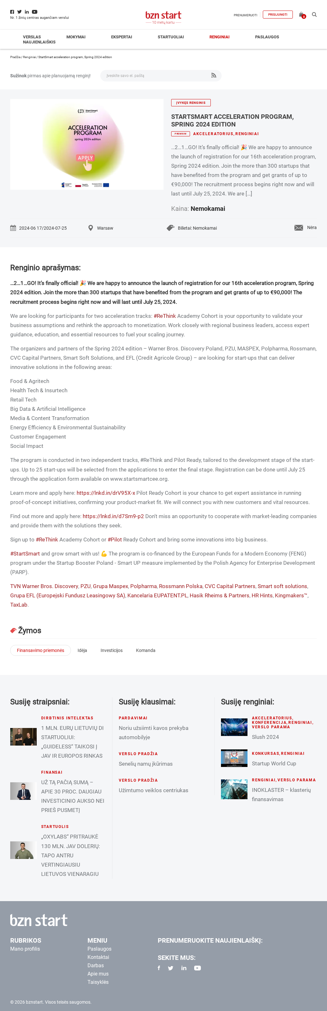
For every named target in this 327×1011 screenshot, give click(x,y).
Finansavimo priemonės (40, 650)
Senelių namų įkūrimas (146, 764)
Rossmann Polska (180, 586)
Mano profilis (25, 949)
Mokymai (76, 36)
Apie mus (98, 974)
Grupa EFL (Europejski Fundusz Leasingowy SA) (67, 595)
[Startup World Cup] (234, 758)
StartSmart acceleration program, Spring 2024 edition (232, 120)
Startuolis (55, 826)
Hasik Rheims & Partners (219, 595)
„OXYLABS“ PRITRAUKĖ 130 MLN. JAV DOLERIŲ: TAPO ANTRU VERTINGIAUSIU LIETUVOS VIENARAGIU (70, 855)
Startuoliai (171, 36)
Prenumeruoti (245, 15)
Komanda (146, 650)
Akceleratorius (213, 134)
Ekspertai (121, 36)
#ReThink (165, 316)
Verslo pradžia (138, 754)
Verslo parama (271, 727)
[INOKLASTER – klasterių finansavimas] (234, 789)
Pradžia (15, 57)
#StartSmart (25, 553)
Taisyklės (98, 982)
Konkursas (265, 753)
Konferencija (269, 722)
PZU (85, 586)
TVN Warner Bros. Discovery (44, 586)
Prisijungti (277, 14)
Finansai (52, 772)
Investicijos (112, 650)
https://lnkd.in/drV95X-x (106, 493)
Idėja (82, 650)
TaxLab (18, 604)
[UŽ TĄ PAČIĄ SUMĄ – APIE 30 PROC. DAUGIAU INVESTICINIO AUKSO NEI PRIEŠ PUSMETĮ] (23, 791)
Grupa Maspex (110, 586)
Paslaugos (267, 36)
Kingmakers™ (291, 595)
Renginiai (219, 36)
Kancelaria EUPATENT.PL (157, 595)
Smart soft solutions (282, 586)
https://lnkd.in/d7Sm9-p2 (113, 516)
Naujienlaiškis (39, 42)
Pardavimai (133, 718)
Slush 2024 (265, 737)
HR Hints (262, 595)
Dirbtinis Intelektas (67, 718)
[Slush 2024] (234, 727)
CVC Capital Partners (230, 586)
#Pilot (115, 539)
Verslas (32, 36)
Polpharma (143, 586)
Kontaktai (98, 957)
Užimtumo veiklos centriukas (153, 790)
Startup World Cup (274, 763)
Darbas (95, 965)
